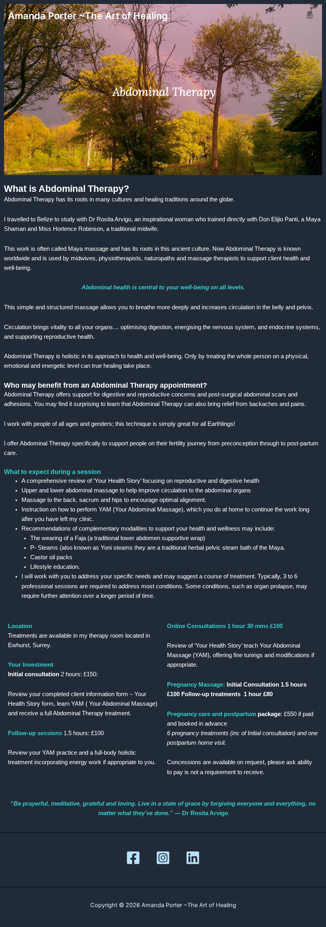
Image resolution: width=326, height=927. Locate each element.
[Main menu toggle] (309, 16)
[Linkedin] (193, 858)
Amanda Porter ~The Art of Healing (88, 15)
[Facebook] (133, 858)
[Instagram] (163, 858)
